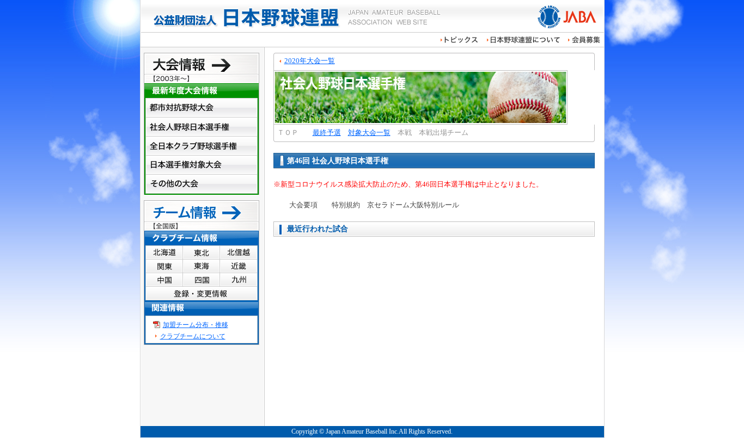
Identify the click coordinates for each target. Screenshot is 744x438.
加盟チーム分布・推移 (195, 325)
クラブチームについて (192, 336)
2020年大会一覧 (309, 61)
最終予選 (327, 133)
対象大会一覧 (369, 133)
